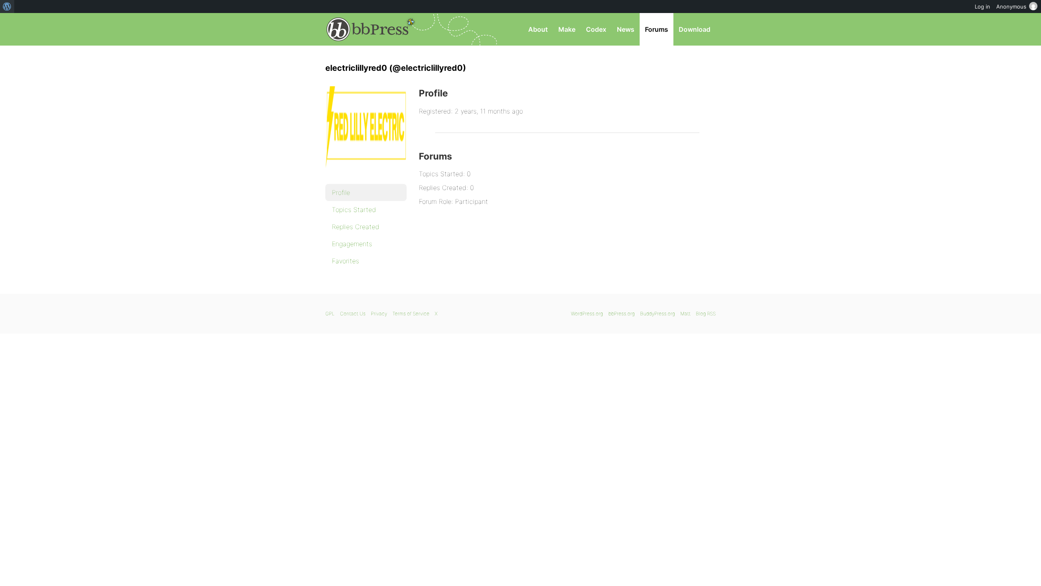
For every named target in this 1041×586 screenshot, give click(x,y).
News (625, 29)
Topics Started (354, 210)
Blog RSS (706, 313)
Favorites (345, 261)
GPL (330, 313)
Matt (685, 313)
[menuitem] (7, 6)
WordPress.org (587, 313)
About (538, 29)
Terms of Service (410, 313)
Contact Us (353, 313)
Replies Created (355, 227)
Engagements (352, 244)
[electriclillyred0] (366, 173)
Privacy (379, 313)
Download (694, 29)
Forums (656, 29)
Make (566, 29)
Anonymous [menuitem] (1011, 6)
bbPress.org (367, 29)
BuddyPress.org (657, 313)
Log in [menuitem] (982, 6)
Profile (341, 192)
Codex (596, 29)
